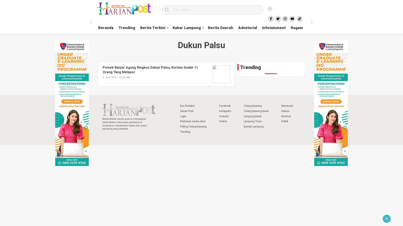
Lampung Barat (253, 116)
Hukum (285, 111)
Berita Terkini (152, 28)
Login (183, 116)
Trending (127, 28)
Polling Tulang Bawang (193, 126)
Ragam (297, 28)
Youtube (224, 116)
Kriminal (286, 116)
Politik (284, 121)
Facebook (225, 106)
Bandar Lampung (254, 126)
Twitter (223, 121)
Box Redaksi (187, 106)
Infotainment (274, 28)
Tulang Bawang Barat (256, 111)
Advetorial (247, 28)
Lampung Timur (253, 121)
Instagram (225, 111)
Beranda (106, 28)
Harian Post (187, 111)
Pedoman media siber (193, 121)
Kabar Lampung (187, 28)
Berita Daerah (220, 28)
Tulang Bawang (253, 106)
